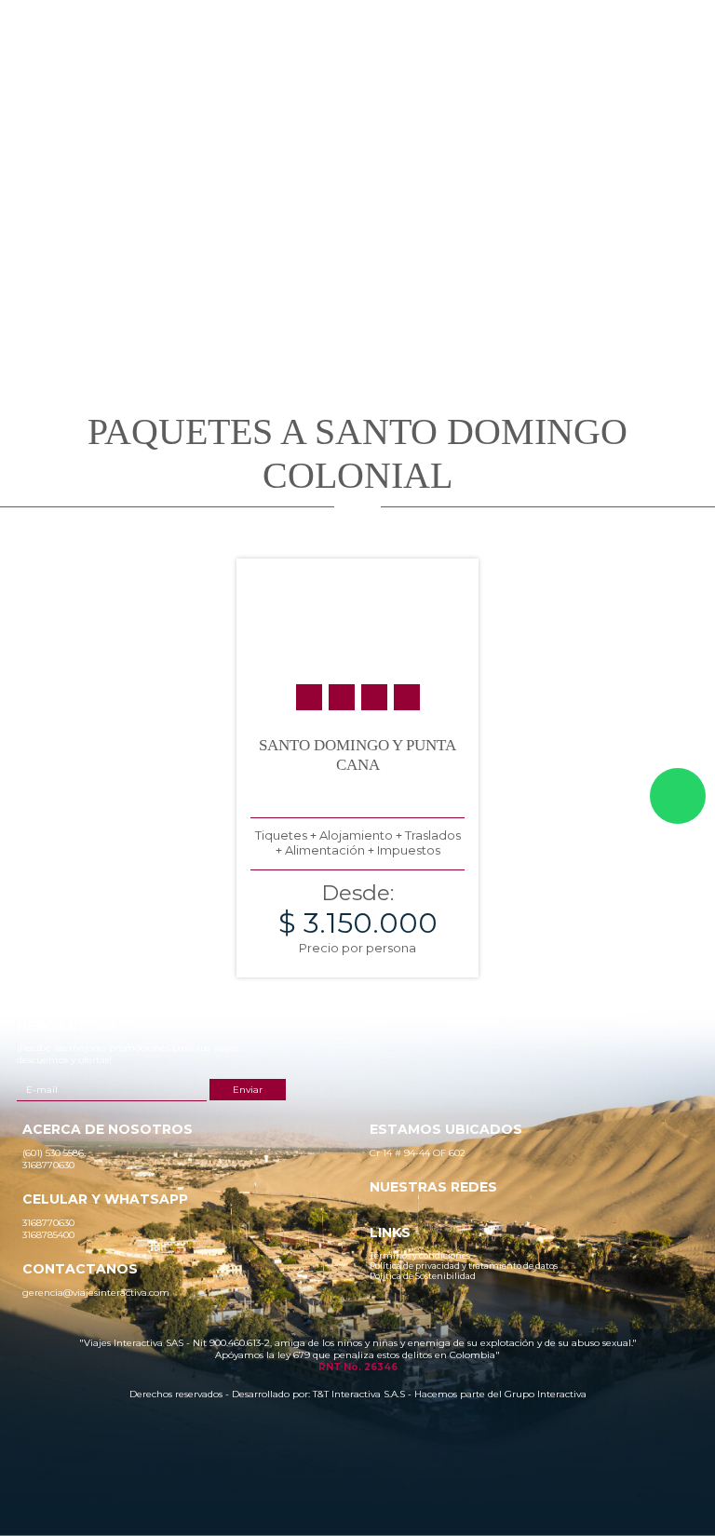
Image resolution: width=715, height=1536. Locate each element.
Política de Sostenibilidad (423, 1276)
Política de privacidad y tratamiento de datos (464, 1265)
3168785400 (571, 131)
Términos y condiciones (420, 1255)
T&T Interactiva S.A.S (359, 1394)
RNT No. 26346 (358, 1367)
